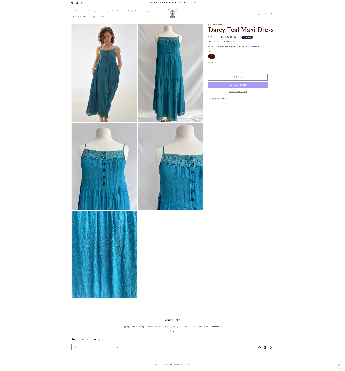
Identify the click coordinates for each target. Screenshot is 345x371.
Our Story (185, 327)
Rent (172, 331)
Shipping (212, 41)
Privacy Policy (171, 327)
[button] (78, 11)
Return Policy (138, 327)
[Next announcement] (212, 2)
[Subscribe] (117, 347)
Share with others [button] (219, 99)
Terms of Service (155, 327)
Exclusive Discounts (213, 327)
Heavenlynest (167, 364)
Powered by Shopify (182, 364)
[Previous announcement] (133, 2)
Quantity (212, 62)
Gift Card (197, 327)
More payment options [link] (238, 91)
